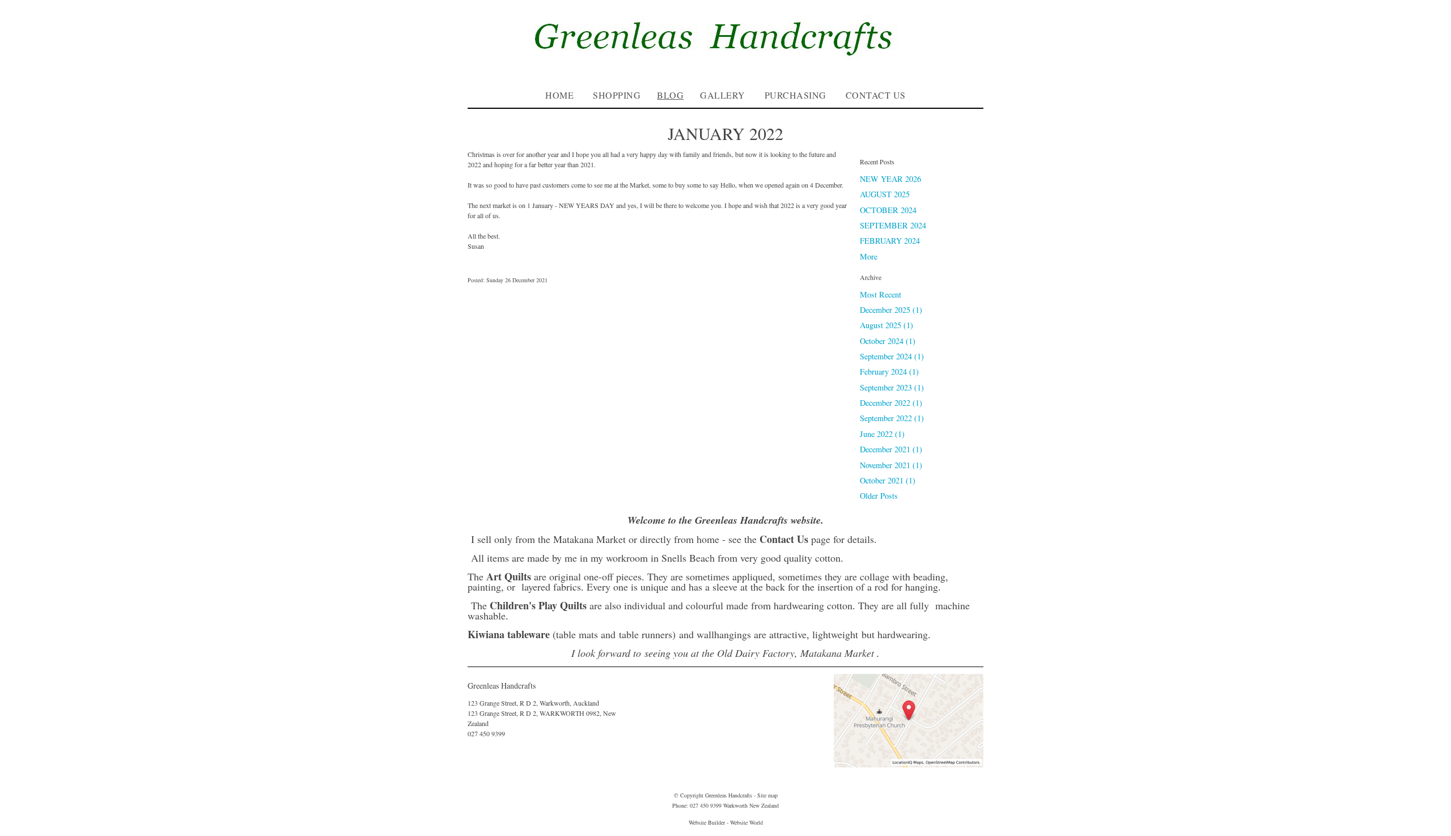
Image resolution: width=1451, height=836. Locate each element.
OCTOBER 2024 (888, 210)
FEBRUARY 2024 (890, 240)
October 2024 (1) (887, 341)
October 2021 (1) (887, 480)
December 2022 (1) (891, 402)
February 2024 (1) (889, 371)
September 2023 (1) (892, 387)
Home (559, 95)
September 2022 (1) (892, 418)
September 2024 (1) (892, 356)
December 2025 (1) (891, 309)
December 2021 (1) (891, 449)
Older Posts (879, 495)
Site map (767, 795)
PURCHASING (795, 95)
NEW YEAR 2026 (890, 178)
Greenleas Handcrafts (728, 795)
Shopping (616, 95)
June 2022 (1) (882, 433)
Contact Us (876, 95)
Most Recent (880, 294)
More (868, 256)
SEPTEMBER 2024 (893, 225)
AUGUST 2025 (885, 194)
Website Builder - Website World (726, 822)
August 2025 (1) (886, 325)
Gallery (722, 95)
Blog (670, 95)
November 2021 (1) (891, 465)
